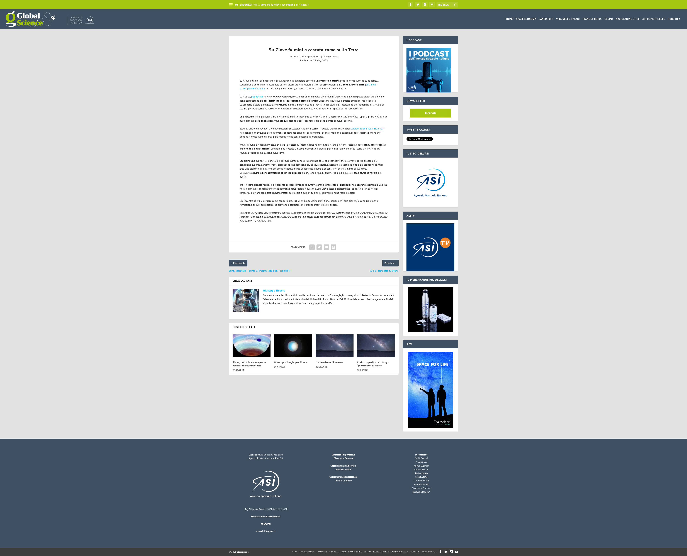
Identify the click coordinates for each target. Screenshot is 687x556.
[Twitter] (417, 4)
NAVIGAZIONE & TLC (628, 19)
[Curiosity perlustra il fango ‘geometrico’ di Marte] (376, 345)
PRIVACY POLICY (429, 551)
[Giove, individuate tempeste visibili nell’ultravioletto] (252, 345)
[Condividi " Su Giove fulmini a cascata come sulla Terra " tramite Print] (333, 247)
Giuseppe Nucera (311, 56)
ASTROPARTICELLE (653, 19)
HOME (509, 19)
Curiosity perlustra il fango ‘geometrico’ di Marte (373, 364)
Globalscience (243, 551)
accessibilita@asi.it (266, 531)
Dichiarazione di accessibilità (265, 516)
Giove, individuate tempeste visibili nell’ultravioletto (249, 364)
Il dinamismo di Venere (329, 362)
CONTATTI (266, 524)
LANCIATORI (546, 19)
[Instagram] (425, 4)
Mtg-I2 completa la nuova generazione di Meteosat (280, 4)
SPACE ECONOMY (526, 19)
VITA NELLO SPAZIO (568, 19)
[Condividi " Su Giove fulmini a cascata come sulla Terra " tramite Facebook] (312, 247)
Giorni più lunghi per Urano (290, 362)
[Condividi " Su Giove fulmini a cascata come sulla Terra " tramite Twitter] (319, 247)
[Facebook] (410, 4)
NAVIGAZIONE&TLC (381, 551)
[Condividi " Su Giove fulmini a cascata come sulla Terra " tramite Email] (326, 247)
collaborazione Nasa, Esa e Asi (367, 128)
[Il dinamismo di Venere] (335, 345)
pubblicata (257, 96)
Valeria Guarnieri (343, 480)
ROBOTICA (674, 19)
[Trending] (231, 4)
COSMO (609, 19)
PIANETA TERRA (592, 19)
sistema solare (330, 56)
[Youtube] (432, 4)
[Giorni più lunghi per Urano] (293, 345)
